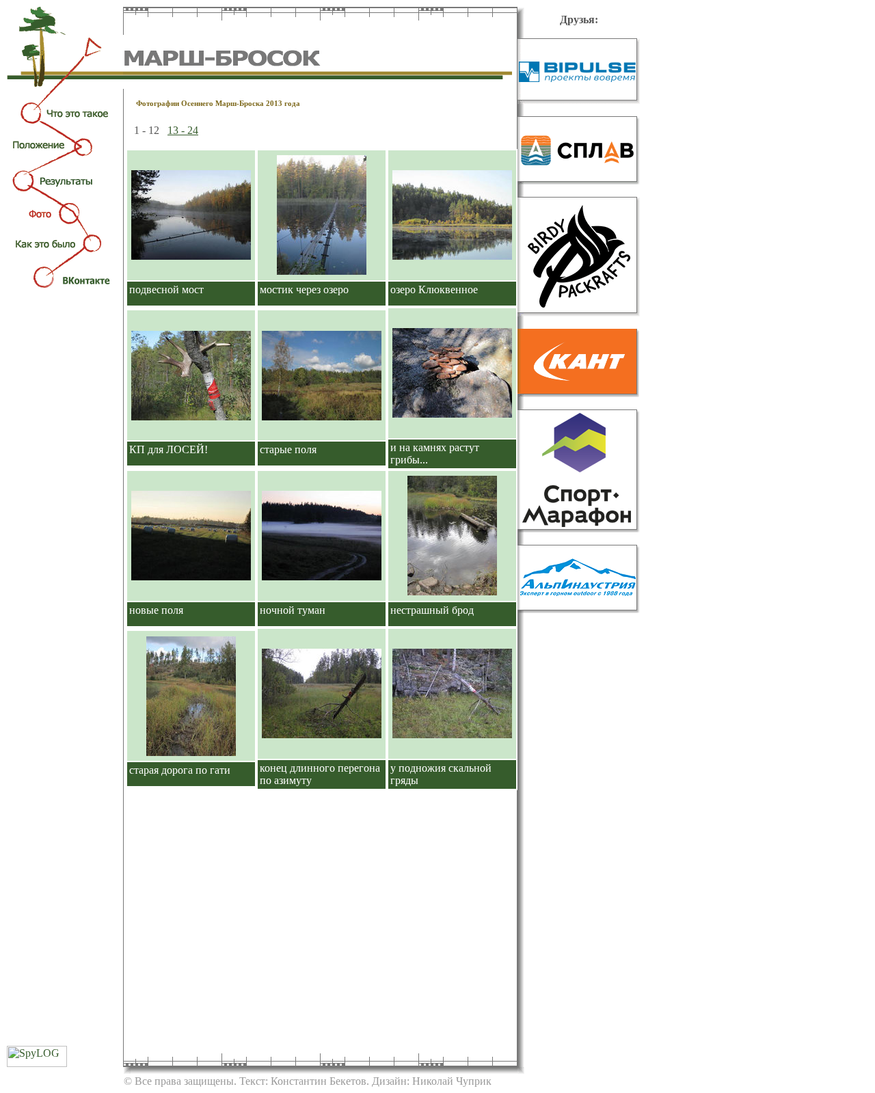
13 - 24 (182, 130)
